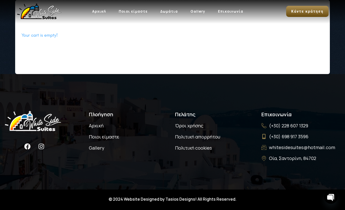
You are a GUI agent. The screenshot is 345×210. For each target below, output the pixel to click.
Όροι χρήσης (189, 126)
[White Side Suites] (39, 10)
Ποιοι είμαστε (133, 11)
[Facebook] (27, 146)
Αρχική (99, 11)
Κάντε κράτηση (307, 11)
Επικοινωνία (230, 11)
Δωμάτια (169, 11)
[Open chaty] (331, 197)
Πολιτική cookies (193, 148)
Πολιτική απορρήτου (197, 137)
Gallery (197, 11)
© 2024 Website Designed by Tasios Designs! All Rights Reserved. (172, 199)
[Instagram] (41, 146)
